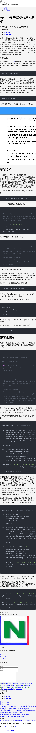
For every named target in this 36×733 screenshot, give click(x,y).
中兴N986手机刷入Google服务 (10, 714)
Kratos (7, 727)
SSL (13, 720)
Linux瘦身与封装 (5, 710)
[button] (1, 654)
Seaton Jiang (19, 727)
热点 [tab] (5, 702)
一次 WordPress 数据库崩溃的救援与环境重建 (15, 706)
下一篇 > (3, 658)
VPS (13, 61)
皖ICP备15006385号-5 (7, 730)
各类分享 (7, 10)
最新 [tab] (1, 702)
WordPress (18, 720)
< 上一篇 (3, 656)
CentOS (23, 720)
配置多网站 (8, 34)
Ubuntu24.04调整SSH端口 (14, 712)
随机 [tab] (8, 702)
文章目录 (5, 29)
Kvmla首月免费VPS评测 (16, 716)
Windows (2, 720)
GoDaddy (28, 720)
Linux (33, 720)
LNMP (7, 720)
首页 (5, 8)
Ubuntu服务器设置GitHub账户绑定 (18, 708)
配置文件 (7, 32)
